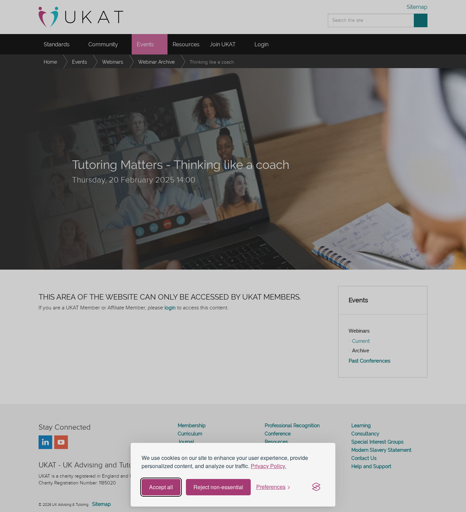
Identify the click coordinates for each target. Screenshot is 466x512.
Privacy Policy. (268, 466)
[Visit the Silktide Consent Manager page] (316, 487)
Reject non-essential (218, 487)
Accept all (161, 487)
